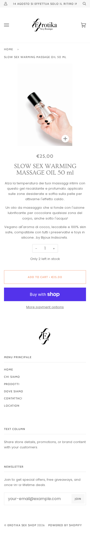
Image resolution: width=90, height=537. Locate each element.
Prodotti (12, 384)
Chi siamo (12, 377)
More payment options (45, 307)
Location (12, 405)
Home (8, 49)
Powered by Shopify (65, 525)
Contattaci (13, 398)
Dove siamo (13, 391)
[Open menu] (11, 25)
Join (78, 499)
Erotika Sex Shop (22, 525)
